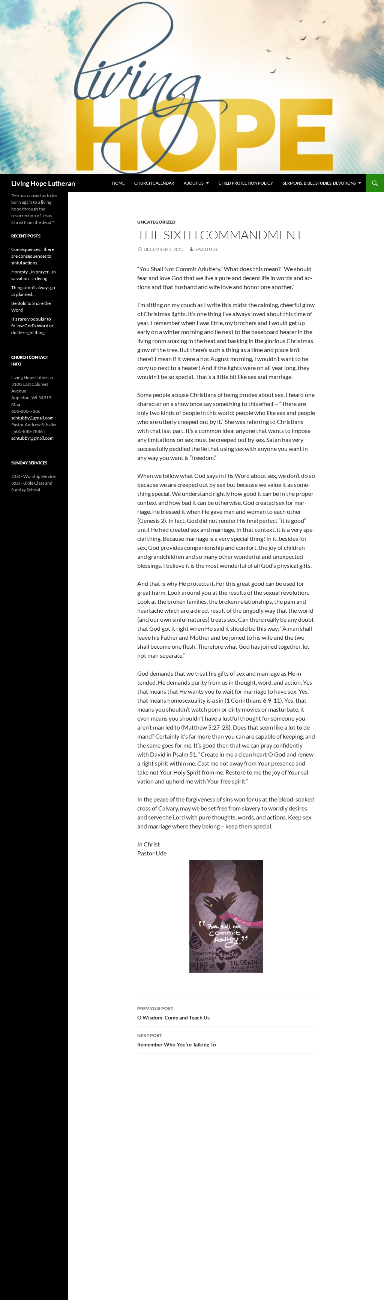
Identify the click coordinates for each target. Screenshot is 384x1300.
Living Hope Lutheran (43, 183)
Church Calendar (154, 183)
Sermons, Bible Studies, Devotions (319, 183)
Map (15, 404)
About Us (194, 183)
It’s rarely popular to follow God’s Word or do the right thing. (32, 325)
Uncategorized (156, 222)
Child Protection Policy (246, 183)
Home (118, 183)
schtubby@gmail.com (32, 418)
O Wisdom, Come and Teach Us (173, 1013)
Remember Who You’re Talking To (176, 1040)
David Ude (206, 249)
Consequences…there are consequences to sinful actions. (32, 256)
